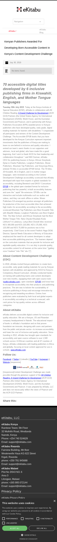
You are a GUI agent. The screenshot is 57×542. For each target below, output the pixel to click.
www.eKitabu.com (18, 350)
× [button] (54, 501)
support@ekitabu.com (20, 442)
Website (6, 362)
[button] (28, 21)
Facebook (7, 359)
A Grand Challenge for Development (33, 113)
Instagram (44, 359)
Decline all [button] (42, 528)
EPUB (5, 186)
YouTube (34, 359)
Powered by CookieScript (28, 539)
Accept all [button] (15, 528)
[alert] (28, 520)
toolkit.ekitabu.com (12, 282)
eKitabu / (12, 31)
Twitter (16, 359)
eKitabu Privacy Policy (13, 498)
